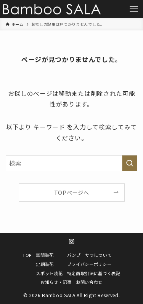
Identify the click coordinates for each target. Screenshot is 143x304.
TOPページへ (71, 192)
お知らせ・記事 (56, 282)
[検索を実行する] (129, 163)
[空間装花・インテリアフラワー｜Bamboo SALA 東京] (52, 9)
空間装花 (45, 255)
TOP (27, 255)
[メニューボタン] (134, 9)
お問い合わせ (89, 282)
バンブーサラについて (89, 255)
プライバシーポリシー (89, 264)
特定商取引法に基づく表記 (94, 273)
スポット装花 (49, 273)
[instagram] (71, 241)
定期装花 (45, 264)
